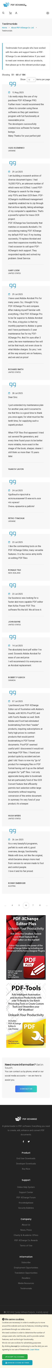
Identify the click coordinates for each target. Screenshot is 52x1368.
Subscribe (26, 1262)
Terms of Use (26, 1245)
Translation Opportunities (26, 1273)
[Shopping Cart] (10, 13)
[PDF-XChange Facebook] (23, 1141)
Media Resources (26, 1283)
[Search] (3, 13)
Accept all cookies (15, 1357)
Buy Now (26, 1169)
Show (23, 79)
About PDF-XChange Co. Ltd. (23, 28)
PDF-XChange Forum (26, 1197)
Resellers (26, 1278)
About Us (26, 1225)
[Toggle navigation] (47, 13)
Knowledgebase (26, 1202)
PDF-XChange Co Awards (26, 1240)
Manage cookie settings (18, 1363)
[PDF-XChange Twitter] (29, 1141)
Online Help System (26, 1187)
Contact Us (26, 1088)
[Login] (16, 13)
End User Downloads (26, 1158)
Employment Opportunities (26, 1267)
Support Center (26, 1192)
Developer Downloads (26, 1163)
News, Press (26, 1230)
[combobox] (31, 80)
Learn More (35, 1349)
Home (4, 28)
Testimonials (26, 1288)
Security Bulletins (26, 1208)
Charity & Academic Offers (26, 1235)
